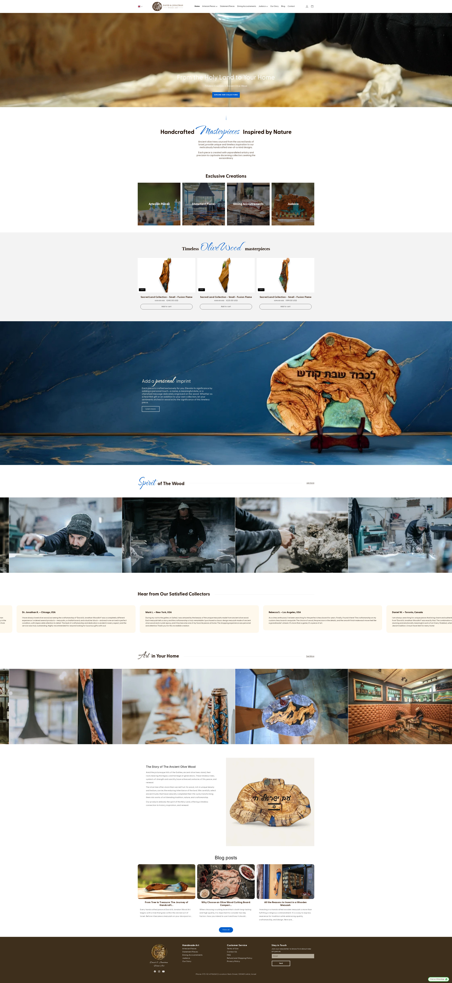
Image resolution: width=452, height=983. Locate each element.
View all (226, 930)
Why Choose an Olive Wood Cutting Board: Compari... (226, 903)
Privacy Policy (233, 961)
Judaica (293, 204)
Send (281, 963)
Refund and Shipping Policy (239, 958)
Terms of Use (232, 949)
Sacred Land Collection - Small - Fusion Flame (166, 297)
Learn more (151, 409)
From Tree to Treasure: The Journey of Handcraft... (166, 903)
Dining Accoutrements (248, 204)
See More (310, 656)
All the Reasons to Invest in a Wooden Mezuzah (285, 903)
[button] (140, 6)
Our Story (186, 961)
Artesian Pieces (159, 204)
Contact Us (232, 952)
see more (310, 483)
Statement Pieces (203, 204)
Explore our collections (226, 95)
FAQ (229, 955)
